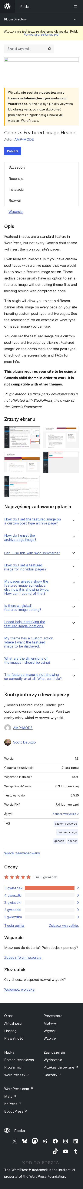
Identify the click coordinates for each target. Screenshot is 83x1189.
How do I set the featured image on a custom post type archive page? (32, 521)
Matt (10, 1096)
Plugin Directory (15, 19)
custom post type (66, 823)
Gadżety (53, 1075)
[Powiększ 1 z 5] (34, 432)
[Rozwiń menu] (76, 6)
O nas (8, 1016)
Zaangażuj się (54, 1052)
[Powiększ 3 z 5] (34, 481)
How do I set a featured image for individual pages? (25, 567)
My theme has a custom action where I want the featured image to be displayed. (28, 642)
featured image (67, 832)
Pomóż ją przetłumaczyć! (41, 34)
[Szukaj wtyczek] (49, 48)
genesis (59, 840)
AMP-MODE (24, 139)
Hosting (10, 1031)
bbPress (12, 1104)
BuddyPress (15, 1111)
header (72, 840)
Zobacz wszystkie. (64, 925)
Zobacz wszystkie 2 (66, 813)
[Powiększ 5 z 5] (73, 457)
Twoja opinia (14, 925)
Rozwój (15, 200)
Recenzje (16, 178)
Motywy (50, 1023)
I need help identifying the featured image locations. (24, 624)
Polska (19, 1131)
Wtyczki (50, 1031)
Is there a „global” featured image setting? (22, 608)
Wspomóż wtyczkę (19, 989)
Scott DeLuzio (24, 742)
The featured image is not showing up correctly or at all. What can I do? (33, 677)
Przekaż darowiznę (61, 1067)
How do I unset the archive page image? (20, 537)
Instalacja (16, 189)
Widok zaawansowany (22, 853)
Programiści (13, 1067)
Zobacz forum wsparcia (22, 957)
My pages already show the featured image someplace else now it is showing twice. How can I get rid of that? (26, 587)
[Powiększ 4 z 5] (73, 432)
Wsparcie (16, 211)
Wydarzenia (53, 1060)
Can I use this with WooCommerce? (32, 553)
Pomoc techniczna (19, 1060)
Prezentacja (53, 1016)
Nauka (9, 1052)
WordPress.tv (17, 1075)
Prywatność (13, 1038)
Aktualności (13, 1023)
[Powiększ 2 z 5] (34, 458)
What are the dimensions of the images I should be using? (27, 660)
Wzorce (50, 1038)
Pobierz (13, 151)
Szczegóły (17, 167)
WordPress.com (18, 1089)
